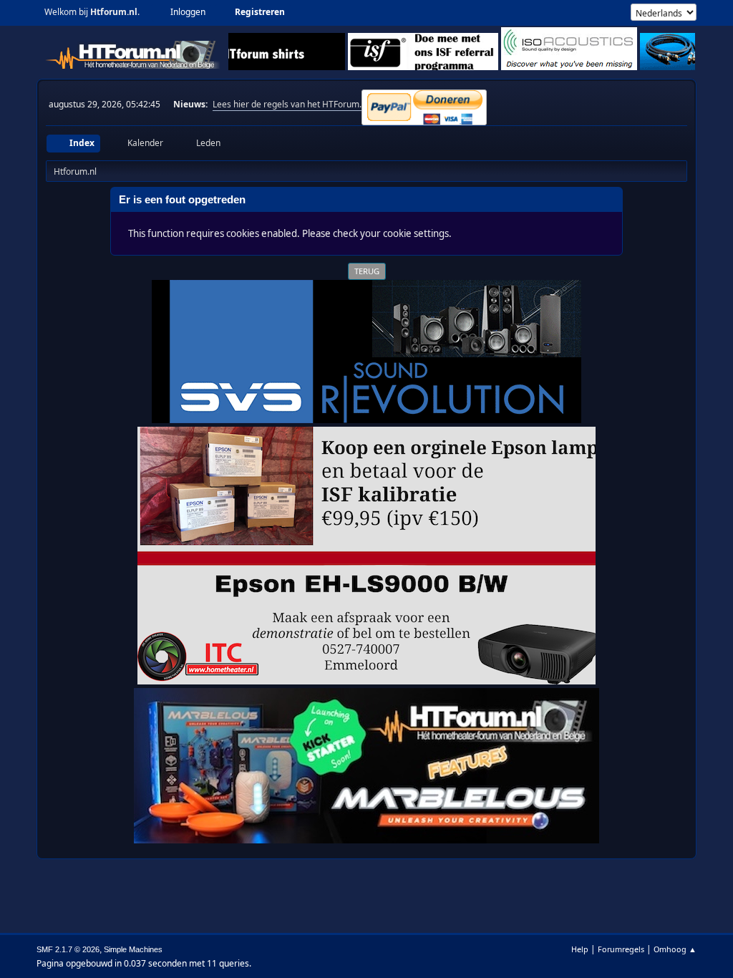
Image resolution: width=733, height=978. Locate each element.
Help (579, 949)
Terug (366, 271)
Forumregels (621, 949)
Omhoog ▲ (675, 949)
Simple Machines (133, 949)
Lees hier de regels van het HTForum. (287, 104)
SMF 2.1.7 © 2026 (68, 949)
